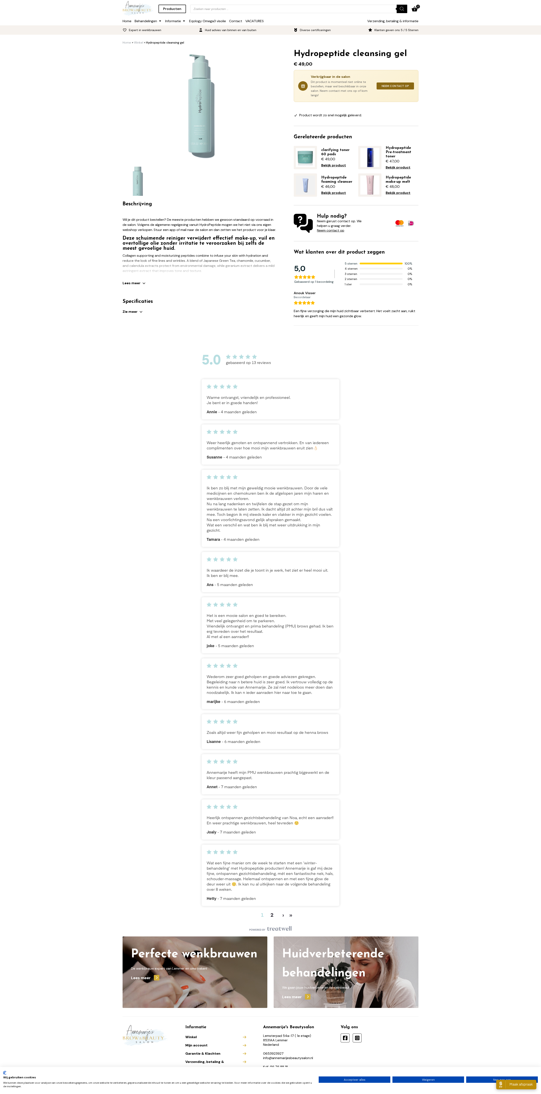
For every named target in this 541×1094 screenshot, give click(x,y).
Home (127, 21)
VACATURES (254, 21)
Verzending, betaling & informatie (392, 21)
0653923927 (273, 1053)
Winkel (138, 42)
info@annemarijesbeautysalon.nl (288, 1058)
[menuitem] (137, 181)
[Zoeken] (402, 9)
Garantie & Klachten (202, 1053)
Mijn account (196, 1045)
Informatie (173, 21)
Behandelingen (146, 21)
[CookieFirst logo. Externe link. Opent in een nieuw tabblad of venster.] (4, 1073)
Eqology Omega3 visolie (207, 21)
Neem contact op (395, 86)
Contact (235, 21)
